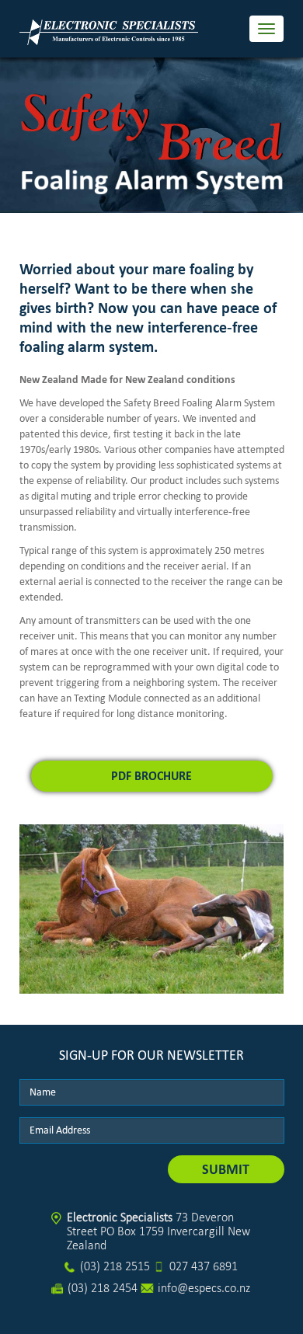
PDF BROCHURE (151, 775)
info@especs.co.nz (204, 1287)
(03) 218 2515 (115, 1266)
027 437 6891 (203, 1266)
